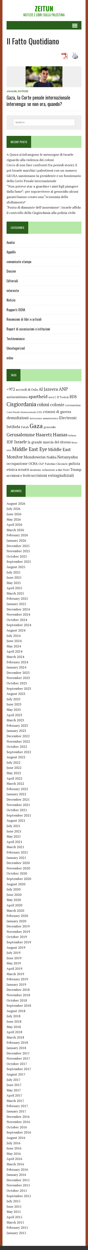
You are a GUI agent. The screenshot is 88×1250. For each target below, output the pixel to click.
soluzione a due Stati (55, 470)
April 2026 (14, 524)
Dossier (11, 271)
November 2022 (18, 741)
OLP (41, 464)
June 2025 (14, 577)
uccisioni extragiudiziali (52, 475)
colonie (57, 404)
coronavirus (73, 405)
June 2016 (14, 1148)
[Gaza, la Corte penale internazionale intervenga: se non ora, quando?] (44, 84)
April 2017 (14, 1095)
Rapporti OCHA (16, 309)
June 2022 (14, 767)
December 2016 (18, 1116)
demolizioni (18, 417)
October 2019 (17, 936)
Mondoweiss (35, 456)
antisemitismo (17, 397)
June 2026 (14, 514)
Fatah (25, 427)
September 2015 (19, 1196)
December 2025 (18, 546)
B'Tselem (63, 397)
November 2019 (18, 931)
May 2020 (14, 899)
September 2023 (19, 688)
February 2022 (17, 789)
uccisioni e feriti (18, 475)
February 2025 (17, 598)
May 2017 (14, 1090)
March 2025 (15, 593)
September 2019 (19, 942)
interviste (13, 290)
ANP (63, 389)
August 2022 (16, 757)
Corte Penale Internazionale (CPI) (24, 412)
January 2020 (16, 921)
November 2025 (18, 551)
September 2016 (19, 1132)
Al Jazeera (48, 389)
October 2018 (17, 1000)
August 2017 (16, 1074)
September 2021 (19, 815)
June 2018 (14, 1021)
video (10, 357)
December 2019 (18, 926)
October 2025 (17, 556)
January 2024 (16, 667)
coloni (43, 404)
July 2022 (13, 762)
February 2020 (17, 915)
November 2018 (18, 995)
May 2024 (14, 646)
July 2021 (13, 826)
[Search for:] (44, 122)
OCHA (33, 463)
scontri (23, 469)
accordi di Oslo (27, 389)
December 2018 (18, 989)
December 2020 (18, 863)
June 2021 (14, 831)
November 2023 (18, 677)
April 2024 (14, 651)
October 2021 (17, 810)
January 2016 (16, 1174)
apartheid (37, 396)
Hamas (60, 434)
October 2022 (17, 746)
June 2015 (14, 1206)
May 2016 (14, 1153)
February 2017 (17, 1106)
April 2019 (14, 968)
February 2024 (17, 662)
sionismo (35, 470)
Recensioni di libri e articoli (24, 319)
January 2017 (16, 1111)
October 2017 (17, 1063)
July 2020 (13, 889)
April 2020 (14, 905)
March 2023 (15, 720)
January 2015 (16, 1233)
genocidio (50, 427)
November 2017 (18, 1058)
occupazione (17, 463)
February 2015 (17, 1227)
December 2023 (18, 672)
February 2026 (17, 535)
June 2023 (14, 704)
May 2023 (14, 709)
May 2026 (14, 519)
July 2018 (13, 1016)
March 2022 (15, 783)
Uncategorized (16, 348)
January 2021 (16, 857)
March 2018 (15, 1037)
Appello (11, 251)
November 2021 (18, 804)
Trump (75, 469)
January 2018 (16, 1048)
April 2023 (14, 715)
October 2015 (17, 1190)
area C (52, 397)
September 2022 (19, 752)
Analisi (12, 91)
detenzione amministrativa (43, 418)
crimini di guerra (57, 411)
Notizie (23, 91)
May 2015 (14, 1211)
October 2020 (17, 873)
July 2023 (13, 699)
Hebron (72, 435)
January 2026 (16, 540)
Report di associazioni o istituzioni (28, 328)
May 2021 (14, 836)
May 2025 (14, 582)
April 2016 (14, 1158)
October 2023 (17, 683)
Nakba (51, 457)
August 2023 (16, 693)
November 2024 (18, 614)
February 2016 (17, 1169)
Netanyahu (67, 457)
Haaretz (44, 434)
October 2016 (17, 1127)
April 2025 (14, 588)
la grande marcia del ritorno (49, 442)
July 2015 (13, 1201)
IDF (10, 442)
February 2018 (17, 1042)
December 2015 (18, 1180)
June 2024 (14, 641)
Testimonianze (16, 338)
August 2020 (16, 884)
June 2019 (14, 958)
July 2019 (13, 952)
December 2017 (18, 1053)
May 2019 (14, 963)
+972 (11, 389)
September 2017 (19, 1069)
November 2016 (18, 1121)
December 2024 (18, 609)
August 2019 (16, 947)
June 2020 (14, 894)
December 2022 (18, 736)
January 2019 (16, 984)
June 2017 (14, 1085)
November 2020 (18, 868)
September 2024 (19, 625)
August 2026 (16, 503)
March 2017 (15, 1100)
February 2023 (17, 725)
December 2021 (18, 799)
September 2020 (19, 878)
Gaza (36, 426)
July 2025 (13, 572)
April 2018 (14, 1032)
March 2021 (15, 847)
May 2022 (14, 773)
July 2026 (13, 508)
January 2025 (16, 604)
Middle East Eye (29, 449)
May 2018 (14, 1026)
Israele (20, 442)
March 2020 (15, 910)
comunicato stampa (19, 261)
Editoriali (12, 280)
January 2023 (16, 730)
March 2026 (15, 530)
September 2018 (19, 1005)
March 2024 (15, 656)
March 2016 (15, 1164)
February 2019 (17, 979)
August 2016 (16, 1137)
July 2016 (13, 1143)
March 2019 (15, 974)
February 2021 (17, 852)
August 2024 (16, 630)
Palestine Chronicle (56, 464)
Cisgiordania (21, 404)
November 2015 (18, 1185)
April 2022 (14, 778)
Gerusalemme (21, 435)
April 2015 (14, 1217)
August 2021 (16, 820)
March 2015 (15, 1222)
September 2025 (19, 561)
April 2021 (14, 841)
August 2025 (16, 567)
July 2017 (13, 1079)
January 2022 (16, 794)
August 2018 (16, 1011)
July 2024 (13, 635)
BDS (73, 396)
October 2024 (17, 619)
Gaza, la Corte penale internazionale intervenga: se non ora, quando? (38, 100)
